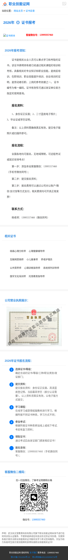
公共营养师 (15, 268)
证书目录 (30, 10)
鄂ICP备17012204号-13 (21, 557)
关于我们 (33, 553)
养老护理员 (46, 259)
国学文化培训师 (18, 276)
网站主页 (18, 10)
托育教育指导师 (37, 276)
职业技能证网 (19, 4)
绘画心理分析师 (18, 251)
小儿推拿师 (32, 259)
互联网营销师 (17, 259)
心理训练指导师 (32, 268)
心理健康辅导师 (37, 251)
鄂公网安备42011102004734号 (44, 557)
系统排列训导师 (51, 268)
